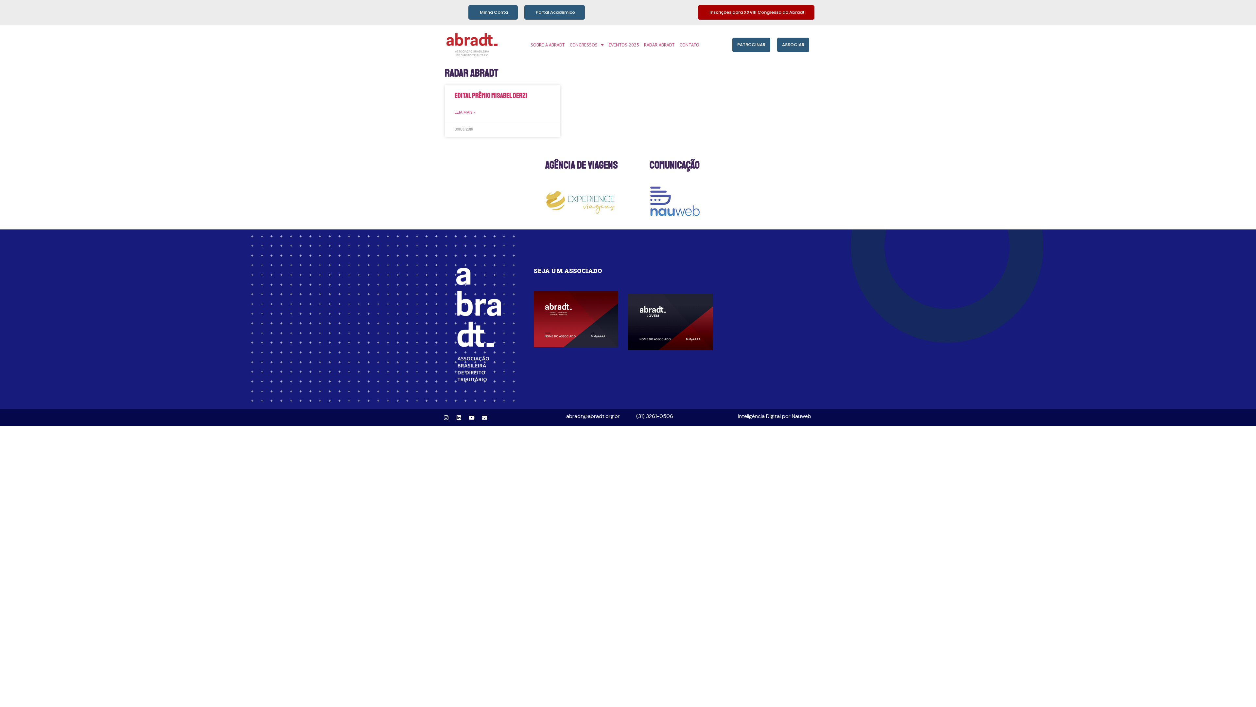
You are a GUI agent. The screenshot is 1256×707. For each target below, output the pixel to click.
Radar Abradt (659, 45)
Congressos (584, 45)
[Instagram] (446, 417)
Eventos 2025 (624, 45)
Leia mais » (465, 112)
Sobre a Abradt (548, 45)
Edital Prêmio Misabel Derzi (491, 95)
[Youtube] (471, 417)
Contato (689, 45)
